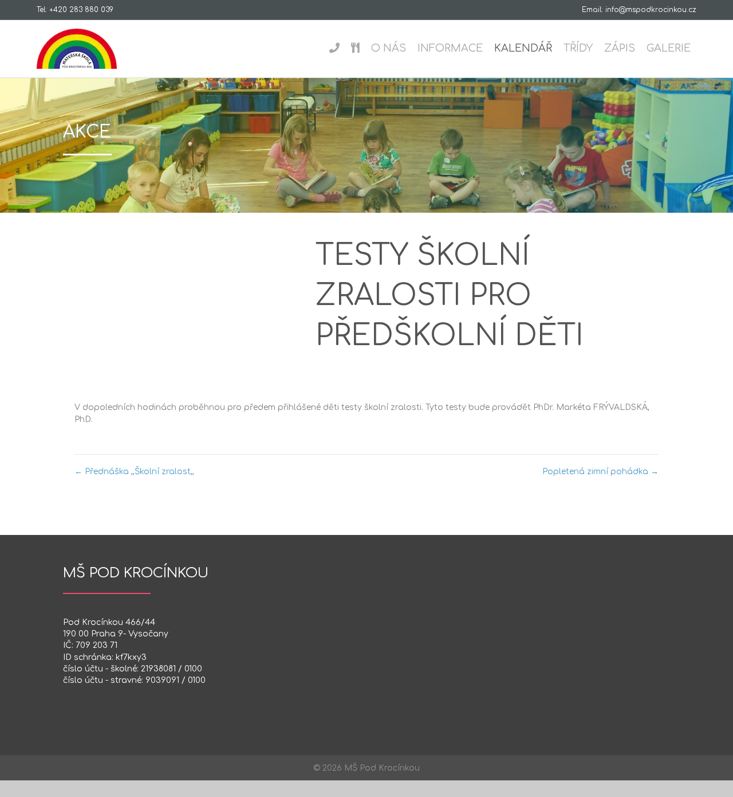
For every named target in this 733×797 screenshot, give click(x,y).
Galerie (669, 48)
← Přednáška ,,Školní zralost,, (134, 471)
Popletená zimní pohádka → (600, 471)
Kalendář (523, 48)
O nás (388, 48)
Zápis (619, 48)
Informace (450, 48)
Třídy (578, 48)
